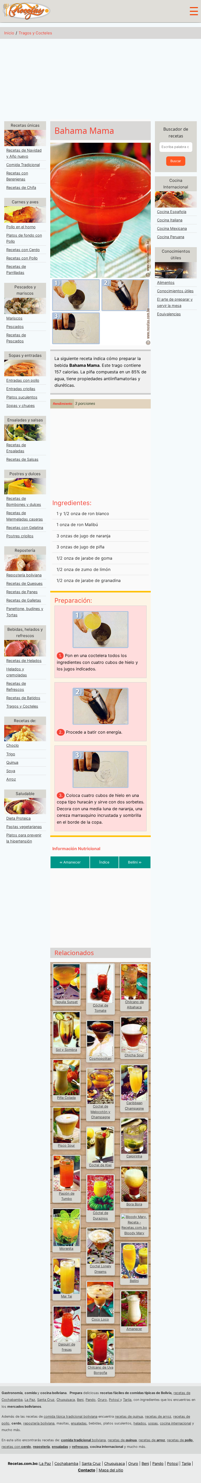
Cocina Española (171, 211)
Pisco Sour (66, 1145)
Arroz (11, 779)
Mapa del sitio (111, 1470)
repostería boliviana (38, 1423)
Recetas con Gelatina (24, 527)
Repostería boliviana (24, 575)
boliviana (83, 1440)
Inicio (9, 32)
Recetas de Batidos (23, 698)
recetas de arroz (158, 1416)
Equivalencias (169, 314)
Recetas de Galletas (23, 600)
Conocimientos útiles (175, 291)
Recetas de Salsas (22, 459)
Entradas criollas (20, 388)
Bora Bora (134, 1204)
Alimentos (166, 282)
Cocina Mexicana (172, 228)
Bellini (134, 862)
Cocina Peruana (170, 237)
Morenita (66, 1249)
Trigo (10, 754)
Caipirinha (134, 1156)
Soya (10, 771)
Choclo (12, 745)
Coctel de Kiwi (100, 1165)
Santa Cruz (45, 1400)
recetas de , (180, 1440)
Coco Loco (100, 1319)
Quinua (12, 762)
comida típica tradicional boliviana (70, 1416)
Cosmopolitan (100, 1059)
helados (139, 1423)
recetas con (16, 1447)
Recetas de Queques (24, 583)
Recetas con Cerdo (23, 249)
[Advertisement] (100, 79)
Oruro (102, 1400)
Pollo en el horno (21, 227)
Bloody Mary (134, 1233)
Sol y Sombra (66, 1050)
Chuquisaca (66, 1400)
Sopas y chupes (20, 405)
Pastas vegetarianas (24, 826)
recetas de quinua (129, 1416)
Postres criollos (20, 536)
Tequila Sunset (66, 1002)
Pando (91, 1400)
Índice (104, 862)
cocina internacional (175, 1423)
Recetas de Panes (22, 592)
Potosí (114, 1400)
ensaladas (79, 1423)
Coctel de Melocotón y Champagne (100, 1111)
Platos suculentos (21, 397)
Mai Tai (66, 1296)
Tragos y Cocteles (35, 32)
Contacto (86, 1470)
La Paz (30, 1400)
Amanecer (70, 862)
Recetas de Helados (24, 660)
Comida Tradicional (23, 164)
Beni (80, 1400)
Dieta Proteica (18, 818)
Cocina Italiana (169, 220)
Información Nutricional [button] (76, 848)
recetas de (122, 1440)
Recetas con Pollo (22, 258)
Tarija (127, 1400)
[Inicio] (26, 10)
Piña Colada (66, 1098)
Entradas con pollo (22, 380)
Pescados (15, 326)
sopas (153, 1423)
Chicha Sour (134, 1055)
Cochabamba (66, 1463)
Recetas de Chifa (21, 187)
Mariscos (14, 318)
